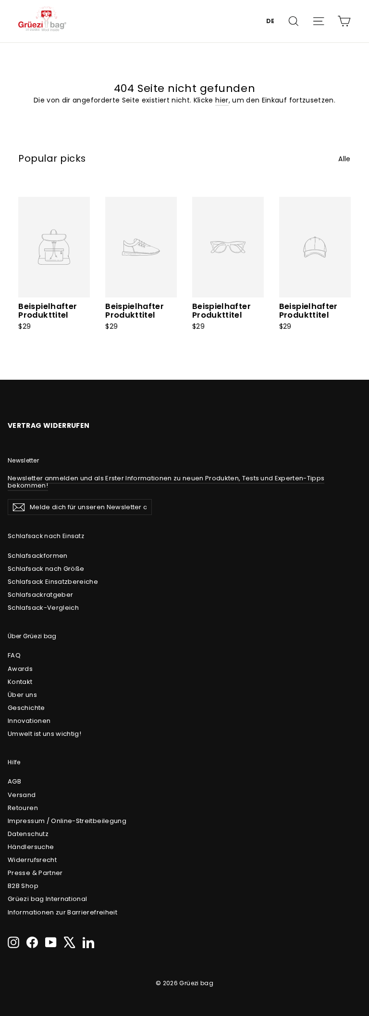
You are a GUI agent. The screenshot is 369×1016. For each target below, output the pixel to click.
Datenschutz (28, 833)
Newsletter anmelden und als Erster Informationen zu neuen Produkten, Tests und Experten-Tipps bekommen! (166, 482)
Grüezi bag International (47, 898)
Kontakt (20, 681)
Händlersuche (31, 846)
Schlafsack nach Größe (46, 568)
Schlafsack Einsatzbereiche (53, 581)
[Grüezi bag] (42, 21)
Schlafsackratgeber (40, 594)
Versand (22, 794)
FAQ (14, 655)
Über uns (22, 694)
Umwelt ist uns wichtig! (44, 733)
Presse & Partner (35, 872)
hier (221, 100)
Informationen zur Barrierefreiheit (62, 912)
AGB (14, 781)
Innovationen (29, 720)
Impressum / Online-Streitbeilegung (67, 820)
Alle (344, 158)
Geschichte (26, 707)
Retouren (23, 807)
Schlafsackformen (38, 555)
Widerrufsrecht (32, 859)
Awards (20, 668)
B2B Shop (23, 885)
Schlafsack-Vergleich (43, 607)
